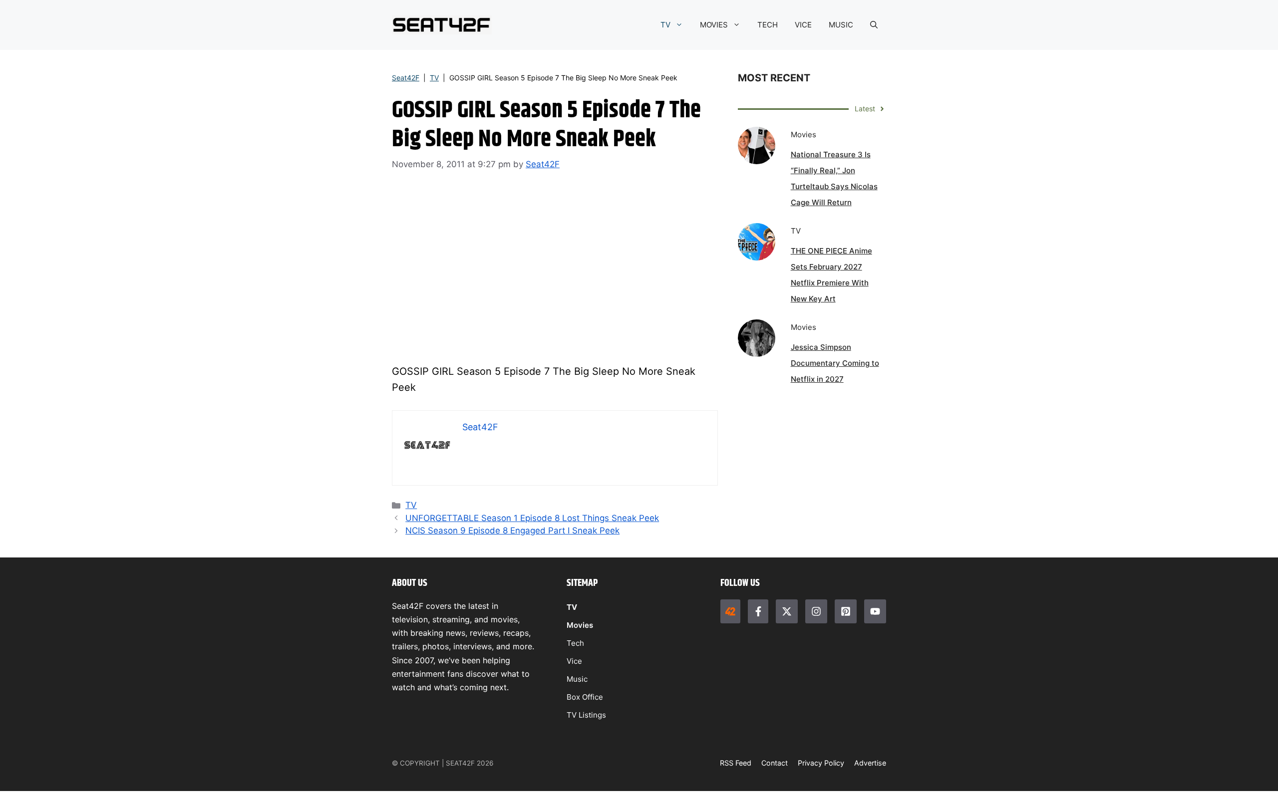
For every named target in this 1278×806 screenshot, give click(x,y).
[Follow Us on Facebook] (758, 611)
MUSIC (841, 24)
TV (665, 24)
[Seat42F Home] (730, 611)
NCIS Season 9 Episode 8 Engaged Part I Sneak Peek (512, 531)
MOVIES (714, 24)
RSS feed (735, 763)
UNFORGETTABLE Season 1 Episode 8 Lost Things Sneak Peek (532, 518)
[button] (874, 25)
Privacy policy (821, 763)
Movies (580, 625)
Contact (774, 763)
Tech (575, 643)
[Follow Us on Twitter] (787, 611)
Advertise (870, 763)
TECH (767, 24)
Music (577, 679)
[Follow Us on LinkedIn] (846, 611)
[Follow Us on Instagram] (816, 611)
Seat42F (405, 77)
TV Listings (586, 715)
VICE (803, 24)
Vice (574, 661)
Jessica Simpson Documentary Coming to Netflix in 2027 (835, 363)
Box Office (585, 697)
